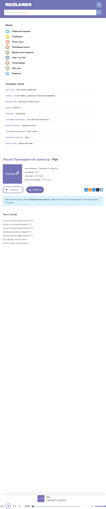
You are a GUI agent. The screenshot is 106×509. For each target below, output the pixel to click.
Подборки (17, 36)
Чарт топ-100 (19, 57)
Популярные (18, 63)
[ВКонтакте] (86, 189)
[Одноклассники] (90, 189)
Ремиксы (16, 73)
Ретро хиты (17, 42)
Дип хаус (16, 68)
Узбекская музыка (21, 31)
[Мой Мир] (94, 189)
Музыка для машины (22, 52)
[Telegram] (101, 189)
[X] (97, 189)
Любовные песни (20, 47)
